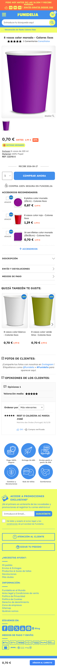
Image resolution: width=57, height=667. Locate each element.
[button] (52, 325)
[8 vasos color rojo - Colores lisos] (18, 219)
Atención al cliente (30, 536)
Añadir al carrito (42, 662)
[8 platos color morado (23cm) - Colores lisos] (18, 202)
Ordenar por (11, 407)
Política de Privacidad (13, 596)
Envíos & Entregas (11, 568)
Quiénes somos (10, 611)
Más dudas (8, 577)
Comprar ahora (34, 175)
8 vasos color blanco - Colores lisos (15, 333)
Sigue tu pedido (30, 546)
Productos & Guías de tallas (16, 571)
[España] (4, 629)
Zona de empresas (12, 605)
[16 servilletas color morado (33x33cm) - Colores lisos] (18, 236)
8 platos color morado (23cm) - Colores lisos (36, 200)
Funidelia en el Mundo (13, 590)
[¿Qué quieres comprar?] (4, 15)
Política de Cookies (12, 599)
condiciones (12, 524)
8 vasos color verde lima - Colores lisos (41, 333)
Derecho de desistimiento (15, 602)
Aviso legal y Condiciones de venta (20, 593)
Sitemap (6, 608)
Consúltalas (44, 41)
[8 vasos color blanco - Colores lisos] (15, 310)
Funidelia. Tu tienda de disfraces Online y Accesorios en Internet (28, 14)
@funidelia (28, 367)
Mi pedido (7, 565)
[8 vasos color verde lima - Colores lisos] (42, 310)
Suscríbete (43, 513)
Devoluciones (9, 574)
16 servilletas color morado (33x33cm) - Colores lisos (38, 234)
